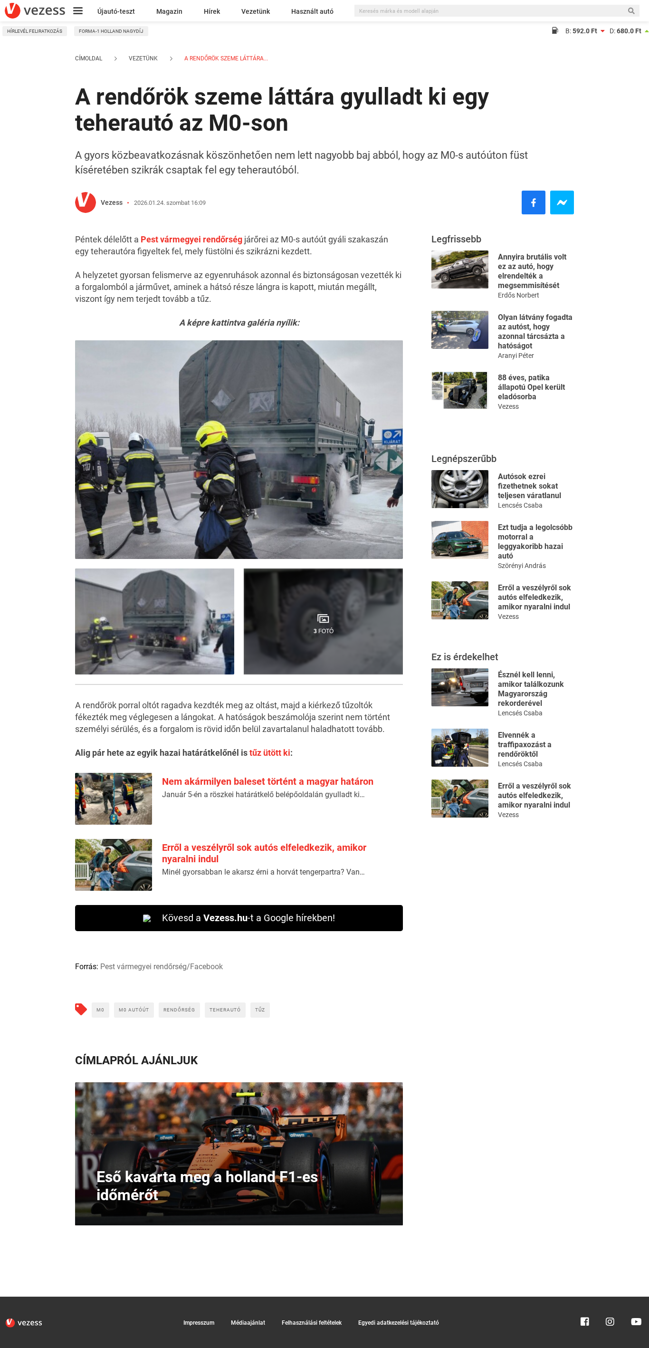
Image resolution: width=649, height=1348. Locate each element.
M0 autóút (134, 1009)
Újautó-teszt (116, 11)
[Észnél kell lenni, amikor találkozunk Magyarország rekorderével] (459, 687)
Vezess (112, 202)
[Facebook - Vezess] (533, 202)
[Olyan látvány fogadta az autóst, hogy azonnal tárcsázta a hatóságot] (459, 329)
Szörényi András (522, 565)
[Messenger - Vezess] (562, 202)
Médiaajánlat (248, 1322)
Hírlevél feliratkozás (34, 31)
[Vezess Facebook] (585, 1301)
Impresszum (198, 1322)
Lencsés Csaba (520, 505)
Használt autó (312, 11)
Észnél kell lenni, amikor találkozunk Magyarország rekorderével (531, 689)
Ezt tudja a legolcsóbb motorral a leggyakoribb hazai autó (535, 541)
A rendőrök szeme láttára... (225, 58)
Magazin (169, 11)
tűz (260, 1009)
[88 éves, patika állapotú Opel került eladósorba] (459, 390)
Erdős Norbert (518, 295)
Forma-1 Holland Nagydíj (111, 31)
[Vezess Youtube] (635, 1301)
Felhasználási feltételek (312, 1322)
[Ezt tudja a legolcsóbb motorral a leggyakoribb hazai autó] (459, 539)
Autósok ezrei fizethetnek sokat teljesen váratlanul (529, 486)
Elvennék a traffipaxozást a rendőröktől (525, 745)
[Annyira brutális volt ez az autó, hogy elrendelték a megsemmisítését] (459, 269)
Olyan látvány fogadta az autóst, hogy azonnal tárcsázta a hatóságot (535, 331)
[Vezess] (35, 10)
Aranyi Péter (516, 355)
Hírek (212, 11)
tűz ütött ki (269, 753)
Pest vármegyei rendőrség (191, 239)
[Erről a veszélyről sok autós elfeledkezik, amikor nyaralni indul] (459, 600)
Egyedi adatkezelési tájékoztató (398, 1322)
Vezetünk (255, 11)
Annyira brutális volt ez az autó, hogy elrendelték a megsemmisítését (532, 271)
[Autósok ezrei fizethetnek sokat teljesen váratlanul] (459, 488)
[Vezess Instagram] (610, 1301)
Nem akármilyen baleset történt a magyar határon (267, 781)
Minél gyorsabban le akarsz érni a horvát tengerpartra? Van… (263, 871)
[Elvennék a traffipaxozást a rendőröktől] (459, 747)
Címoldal (88, 58)
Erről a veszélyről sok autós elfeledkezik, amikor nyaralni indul (534, 597)
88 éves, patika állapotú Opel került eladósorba (531, 387)
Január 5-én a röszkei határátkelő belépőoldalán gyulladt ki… (263, 794)
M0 (100, 1009)
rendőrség (179, 1009)
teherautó (225, 1009)
